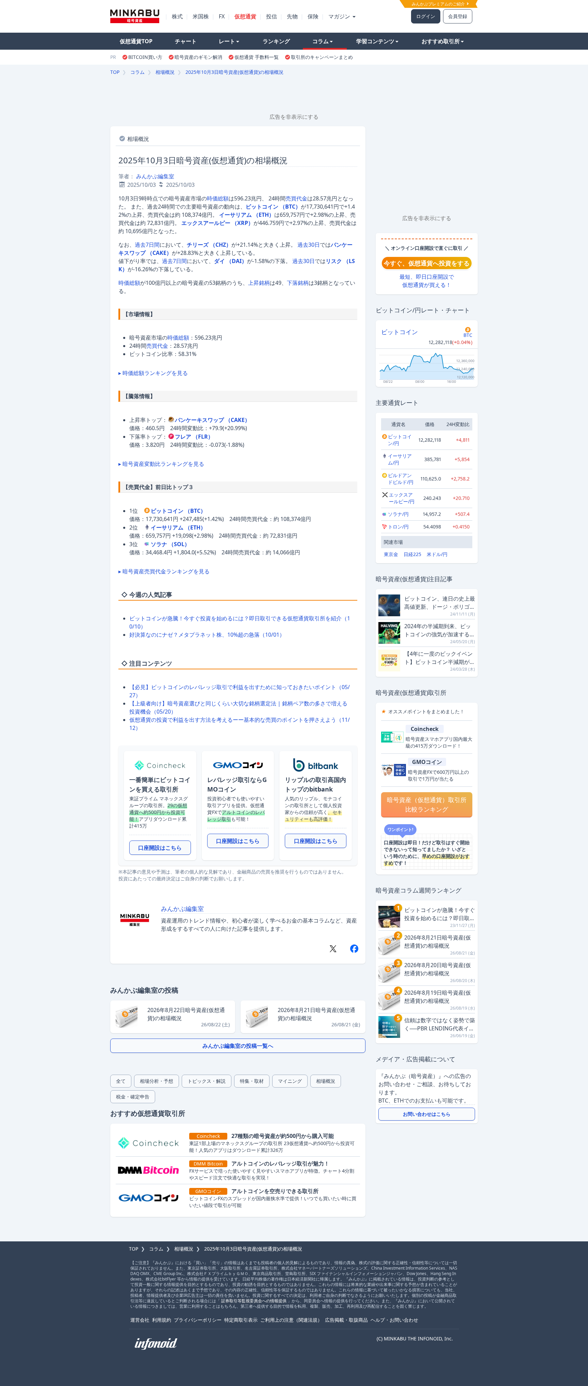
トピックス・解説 (206, 1081)
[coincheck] (151, 1142)
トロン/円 (398, 526)
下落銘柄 (298, 283)
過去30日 (308, 244)
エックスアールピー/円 (401, 498)
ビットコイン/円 (400, 439)
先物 (292, 16)
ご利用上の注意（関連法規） (291, 1320)
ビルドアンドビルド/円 (400, 478)
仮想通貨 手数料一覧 (256, 57)
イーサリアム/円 (400, 459)
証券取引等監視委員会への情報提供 (254, 1301)
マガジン (340, 16)
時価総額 (218, 198)
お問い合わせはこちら (427, 1114)
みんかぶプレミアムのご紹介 (439, 4)
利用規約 (161, 1320)
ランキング (276, 41)
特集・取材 (252, 1081)
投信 (271, 16)
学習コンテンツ (375, 41)
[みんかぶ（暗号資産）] (134, 16)
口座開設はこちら (160, 847)
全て (121, 1081)
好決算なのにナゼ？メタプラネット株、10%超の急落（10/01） (207, 634)
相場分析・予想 (156, 1081)
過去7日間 (147, 244)
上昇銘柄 (259, 283)
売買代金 (296, 198)
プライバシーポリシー (198, 1320)
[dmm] (151, 1170)
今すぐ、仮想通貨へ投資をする (427, 263)
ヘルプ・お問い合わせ (394, 1320)
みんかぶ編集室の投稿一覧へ (237, 1045)
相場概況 (165, 72)
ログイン (425, 16)
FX (222, 16)
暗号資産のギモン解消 (198, 57)
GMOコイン (427, 762)
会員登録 (457, 16)
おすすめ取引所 (441, 41)
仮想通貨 (245, 16)
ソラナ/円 (398, 514)
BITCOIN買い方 (145, 57)
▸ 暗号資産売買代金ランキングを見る (164, 571)
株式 (177, 16)
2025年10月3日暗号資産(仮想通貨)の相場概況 (234, 72)
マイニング (290, 1081)
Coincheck (425, 729)
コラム (320, 41)
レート (227, 41)
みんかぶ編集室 (155, 176)
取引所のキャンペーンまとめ (322, 57)
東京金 (391, 554)
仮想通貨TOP (136, 41)
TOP (114, 72)
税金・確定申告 (132, 1096)
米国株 (201, 16)
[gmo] (151, 1197)
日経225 (412, 554)
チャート (186, 41)
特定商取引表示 (241, 1320)
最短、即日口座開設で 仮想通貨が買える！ (426, 281)
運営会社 (139, 1320)
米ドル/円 (437, 554)
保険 (313, 16)
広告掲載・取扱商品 (346, 1320)
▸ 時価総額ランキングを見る (153, 373)
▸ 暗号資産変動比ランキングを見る (161, 464)
